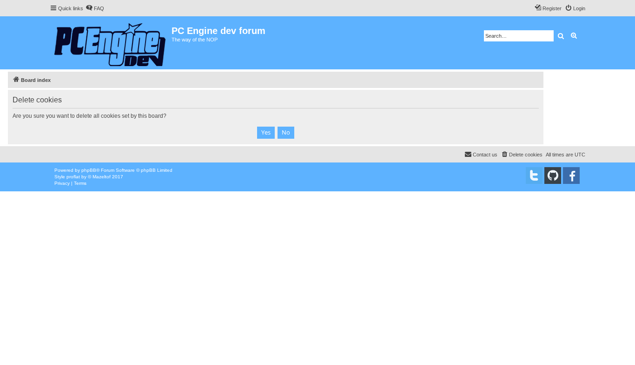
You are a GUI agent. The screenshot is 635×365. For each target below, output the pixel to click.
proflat (73, 176)
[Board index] (111, 43)
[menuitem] (95, 8)
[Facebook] (571, 175)
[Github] (552, 175)
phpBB (88, 170)
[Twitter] (534, 175)
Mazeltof (102, 176)
